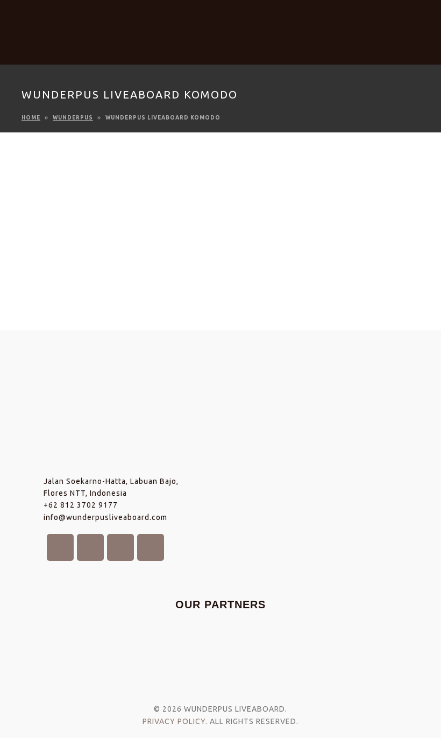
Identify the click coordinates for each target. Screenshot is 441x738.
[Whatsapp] (416, 25)
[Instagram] (334, 25)
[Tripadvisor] (389, 25)
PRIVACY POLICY (174, 721)
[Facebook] (307, 25)
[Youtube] (361, 25)
